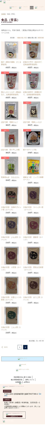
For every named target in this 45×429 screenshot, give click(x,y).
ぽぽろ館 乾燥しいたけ (32, 122)
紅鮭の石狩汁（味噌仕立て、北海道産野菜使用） (32, 93)
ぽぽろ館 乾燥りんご (9, 122)
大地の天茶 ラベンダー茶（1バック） (33, 208)
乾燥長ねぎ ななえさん (10, 177)
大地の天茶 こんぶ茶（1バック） (11, 328)
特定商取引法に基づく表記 (22, 377)
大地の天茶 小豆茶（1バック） (11, 268)
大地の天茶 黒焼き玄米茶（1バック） (33, 268)
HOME (3, 14)
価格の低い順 (21, 38)
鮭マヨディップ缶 (30, 150)
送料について (29, 380)
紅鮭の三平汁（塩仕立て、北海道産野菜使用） (33, 63)
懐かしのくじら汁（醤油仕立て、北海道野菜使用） (11, 93)
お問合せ (27, 382)
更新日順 (41, 38)
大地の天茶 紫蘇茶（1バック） (33, 238)
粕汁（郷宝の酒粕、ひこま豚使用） (11, 63)
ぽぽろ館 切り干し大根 (10, 150)
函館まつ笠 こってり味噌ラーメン (33, 178)
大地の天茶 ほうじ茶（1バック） (33, 298)
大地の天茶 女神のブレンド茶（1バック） (11, 208)
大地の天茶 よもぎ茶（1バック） (11, 238)
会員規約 (18, 382)
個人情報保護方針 (16, 380)
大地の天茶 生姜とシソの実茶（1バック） (11, 298)
